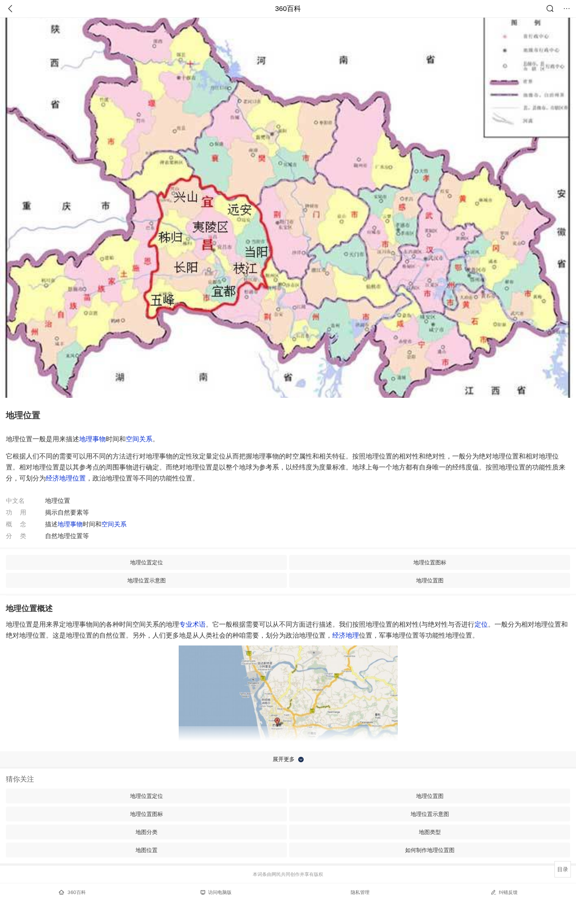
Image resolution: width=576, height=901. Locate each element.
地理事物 (92, 439)
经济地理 (345, 635)
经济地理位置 (66, 478)
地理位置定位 (146, 562)
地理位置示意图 (146, 580)
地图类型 (430, 831)
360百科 (288, 9)
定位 (481, 624)
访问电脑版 (220, 892)
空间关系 (139, 439)
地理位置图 (430, 580)
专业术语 (192, 624)
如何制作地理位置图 (430, 850)
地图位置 (147, 850)
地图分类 (147, 831)
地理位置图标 (429, 562)
